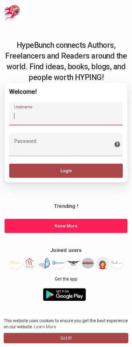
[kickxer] (15, 263)
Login (66, 170)
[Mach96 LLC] (73, 263)
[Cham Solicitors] (117, 263)
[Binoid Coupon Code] (58, 263)
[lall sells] (29, 263)
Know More (66, 225)
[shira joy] (102, 263)
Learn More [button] (45, 326)
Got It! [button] (66, 338)
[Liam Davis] (44, 263)
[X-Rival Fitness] (88, 263)
